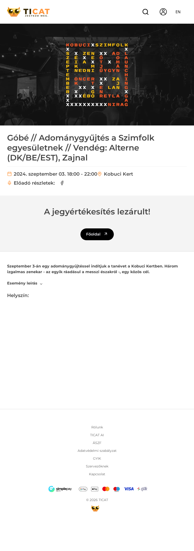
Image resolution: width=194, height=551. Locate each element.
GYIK (97, 458)
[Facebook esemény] (62, 183)
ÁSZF (97, 443)
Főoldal (93, 234)
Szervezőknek (97, 466)
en (178, 11)
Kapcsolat (97, 474)
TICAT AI (97, 435)
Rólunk (97, 427)
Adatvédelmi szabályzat (97, 451)
